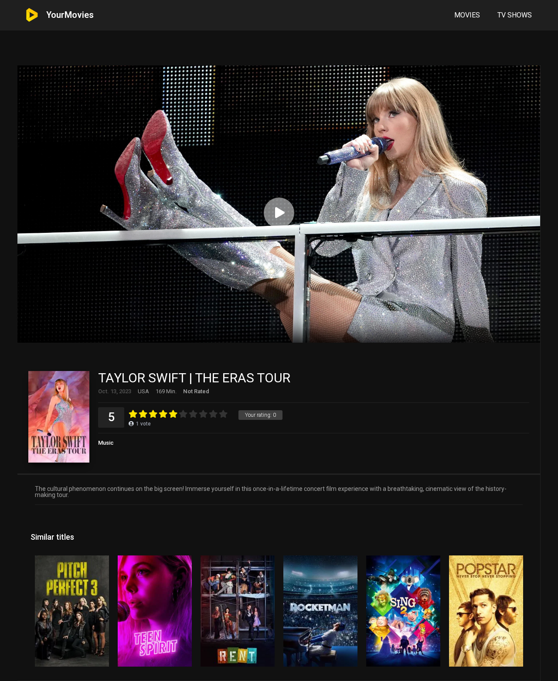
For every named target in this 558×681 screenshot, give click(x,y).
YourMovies (70, 15)
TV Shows (514, 15)
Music (106, 443)
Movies (467, 15)
